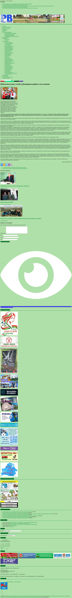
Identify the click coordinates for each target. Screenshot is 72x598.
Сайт (1, 239)
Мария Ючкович (8, 63)
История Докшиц (6, 37)
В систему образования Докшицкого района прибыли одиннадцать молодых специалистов (20, 7)
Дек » (7, 548)
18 (6, 544)
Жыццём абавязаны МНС (6, 202)
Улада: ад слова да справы (8, 77)
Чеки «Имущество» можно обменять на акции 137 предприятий (15, 4)
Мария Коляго (7, 61)
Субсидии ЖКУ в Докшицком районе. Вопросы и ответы (14, 167)
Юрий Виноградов (8, 72)
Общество (21, 81)
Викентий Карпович (9, 48)
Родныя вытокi (7, 204)
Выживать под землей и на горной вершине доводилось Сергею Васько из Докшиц (20, 218)
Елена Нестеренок (8, 53)
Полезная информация (7, 32)
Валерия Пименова (8, 47)
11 (6, 543)
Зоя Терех (7, 56)
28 (1, 547)
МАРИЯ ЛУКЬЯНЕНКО (10, 62)
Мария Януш (7, 64)
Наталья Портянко (8, 68)
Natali (7, 86)
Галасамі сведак (6, 76)
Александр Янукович (9, 43)
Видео (4, 31)
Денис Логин (7, 51)
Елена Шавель (7, 54)
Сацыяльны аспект (6, 78)
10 (5, 543)
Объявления (5, 30)
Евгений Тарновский (9, 52)
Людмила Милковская (9, 60)
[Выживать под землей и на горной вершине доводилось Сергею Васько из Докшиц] (11, 216)
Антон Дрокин (8, 45)
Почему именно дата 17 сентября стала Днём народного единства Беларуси (17, 3)
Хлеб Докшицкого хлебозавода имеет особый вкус (20, 523)
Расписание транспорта (9, 35)
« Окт (2, 548)
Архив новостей (3, 535)
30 (3, 547)
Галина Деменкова (8, 50)
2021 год (6, 40)
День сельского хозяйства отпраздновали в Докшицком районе (15, 168)
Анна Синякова (8, 44)
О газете (4, 26)
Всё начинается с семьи (9, 81)
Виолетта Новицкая (9, 49)
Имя (1, 235)
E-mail (1, 237)
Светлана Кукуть (8, 74)
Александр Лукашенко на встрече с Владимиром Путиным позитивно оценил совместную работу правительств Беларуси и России (28, 5)
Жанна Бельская (8, 55)
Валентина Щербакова (9, 46)
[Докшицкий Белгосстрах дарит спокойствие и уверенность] (8, 183)
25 (6, 546)
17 (5, 544)
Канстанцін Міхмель (9, 59)
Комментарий (3, 233)
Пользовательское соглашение (11, 33)
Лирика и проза (6, 41)
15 (2, 544)
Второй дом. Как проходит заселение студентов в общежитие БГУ (15, 517)
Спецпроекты (5, 75)
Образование (16, 81)
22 (2, 546)
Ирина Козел (7, 57)
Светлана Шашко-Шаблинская (11, 73)
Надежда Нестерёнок (9, 66)
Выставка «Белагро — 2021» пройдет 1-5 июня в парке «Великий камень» (22, 522)
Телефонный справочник (10, 34)
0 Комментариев (12, 86)
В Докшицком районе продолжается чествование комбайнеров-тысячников (17, 516)
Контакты (4, 29)
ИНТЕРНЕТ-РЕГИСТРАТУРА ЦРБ (12, 36)
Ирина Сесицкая (8, 58)
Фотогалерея (5, 38)
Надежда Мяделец (8, 65)
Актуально (2, 81)
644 (5, 86)
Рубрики (2, 530)
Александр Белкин (8, 42)
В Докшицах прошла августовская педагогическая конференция (15, 6)
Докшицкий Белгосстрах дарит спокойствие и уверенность (14, 186)
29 (2, 547)
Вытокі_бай (7, 39)
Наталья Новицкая (8, 67)
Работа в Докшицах (6, 28)
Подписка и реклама (7, 27)
